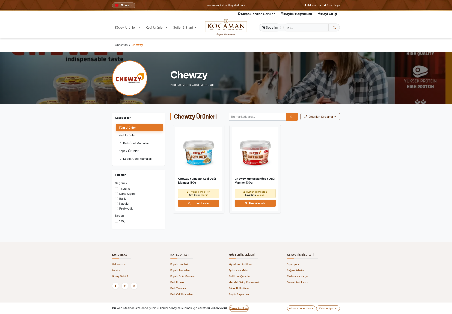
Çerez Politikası (239, 308)
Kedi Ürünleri (177, 282)
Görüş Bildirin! (120, 276)
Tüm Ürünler (127, 127)
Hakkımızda (313, 5)
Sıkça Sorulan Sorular (258, 14)
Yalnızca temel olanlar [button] (301, 308)
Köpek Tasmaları (180, 270)
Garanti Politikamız (297, 282)
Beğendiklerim (295, 270)
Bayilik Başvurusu (298, 14)
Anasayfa (121, 45)
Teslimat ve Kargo (297, 276)
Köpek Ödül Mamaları (182, 276)
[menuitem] (127, 27)
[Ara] (334, 27)
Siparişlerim (293, 264)
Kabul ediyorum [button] (328, 308)
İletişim (116, 270)
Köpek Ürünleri (179, 264)
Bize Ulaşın (333, 5)
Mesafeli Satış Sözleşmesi (244, 282)
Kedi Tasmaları (178, 288)
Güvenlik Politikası (239, 288)
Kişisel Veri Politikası (240, 264)
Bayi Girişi (329, 14)
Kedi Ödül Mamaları (181, 294)
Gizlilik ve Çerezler (240, 276)
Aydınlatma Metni (238, 270)
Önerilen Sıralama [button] (321, 116)
